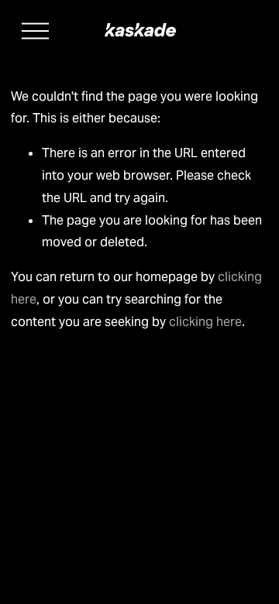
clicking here (205, 322)
